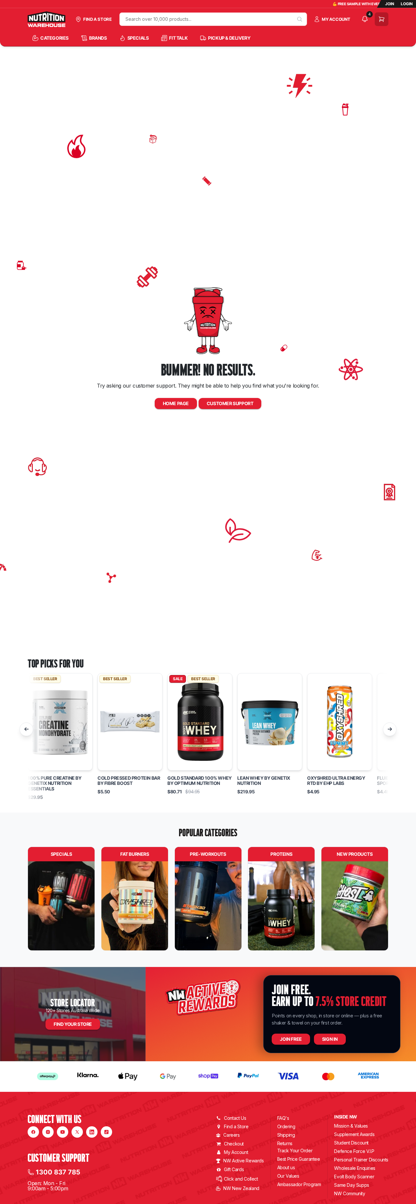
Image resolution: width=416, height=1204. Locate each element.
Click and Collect (241, 1179)
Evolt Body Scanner (354, 1176)
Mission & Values (351, 1126)
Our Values (288, 1176)
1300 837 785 (58, 1172)
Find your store (73, 1024)
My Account (236, 1152)
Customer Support (230, 403)
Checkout (234, 1143)
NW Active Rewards (243, 1160)
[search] (299, 19)
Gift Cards (234, 1169)
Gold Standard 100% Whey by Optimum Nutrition (199, 780)
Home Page (176, 403)
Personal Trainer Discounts (361, 1159)
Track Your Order (295, 1150)
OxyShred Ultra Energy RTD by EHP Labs (336, 780)
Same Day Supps (351, 1185)
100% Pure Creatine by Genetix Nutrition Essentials (55, 783)
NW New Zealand (241, 1188)
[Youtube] (62, 1132)
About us (286, 1167)
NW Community (349, 1193)
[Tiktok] (106, 1132)
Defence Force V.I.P (354, 1151)
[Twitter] (77, 1132)
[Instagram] (48, 1132)
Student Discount (351, 1142)
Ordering (286, 1126)
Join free (291, 1039)
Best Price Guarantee (298, 1159)
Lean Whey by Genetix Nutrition (263, 780)
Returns (284, 1143)
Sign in (330, 1039)
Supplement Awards (354, 1134)
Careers (231, 1135)
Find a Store (236, 1126)
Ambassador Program (299, 1184)
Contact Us (235, 1118)
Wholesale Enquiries (354, 1168)
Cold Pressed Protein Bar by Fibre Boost (129, 780)
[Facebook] (33, 1132)
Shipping (286, 1135)
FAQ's (283, 1118)
